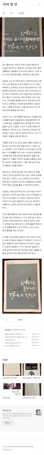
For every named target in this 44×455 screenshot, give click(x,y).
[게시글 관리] (12, 320)
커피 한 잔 (10, 4)
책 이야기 (8, 330)
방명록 (21, 13)
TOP (39, 447)
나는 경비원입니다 (11, 345)
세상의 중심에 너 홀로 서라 (15, 337)
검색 (34, 4)
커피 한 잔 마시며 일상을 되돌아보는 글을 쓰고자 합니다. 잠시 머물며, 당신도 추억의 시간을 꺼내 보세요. (17, 416)
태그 (11, 13)
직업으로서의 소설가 (12, 343)
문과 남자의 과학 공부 (13, 334)
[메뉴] (39, 4)
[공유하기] (9, 320)
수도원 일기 (9, 340)
